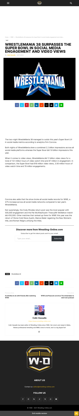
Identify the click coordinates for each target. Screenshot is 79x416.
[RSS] (34, 399)
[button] (8, 3)
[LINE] (61, 105)
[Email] (46, 105)
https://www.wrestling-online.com (39, 321)
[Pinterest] (27, 105)
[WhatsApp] (32, 105)
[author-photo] (39, 315)
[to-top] (76, 412)
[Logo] (39, 374)
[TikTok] (39, 399)
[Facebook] (17, 105)
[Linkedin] (36, 105)
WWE (11, 37)
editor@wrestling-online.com (44, 387)
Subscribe (58, 238)
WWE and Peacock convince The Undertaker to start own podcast (57, 297)
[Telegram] (56, 105)
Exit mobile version (39, 413)
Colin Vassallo (11, 55)
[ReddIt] (41, 105)
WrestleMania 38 (16, 274)
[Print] (51, 105)
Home (6, 37)
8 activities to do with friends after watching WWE (20, 297)
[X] (22, 105)
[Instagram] (39, 332)
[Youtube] (56, 399)
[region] (39, 22)
